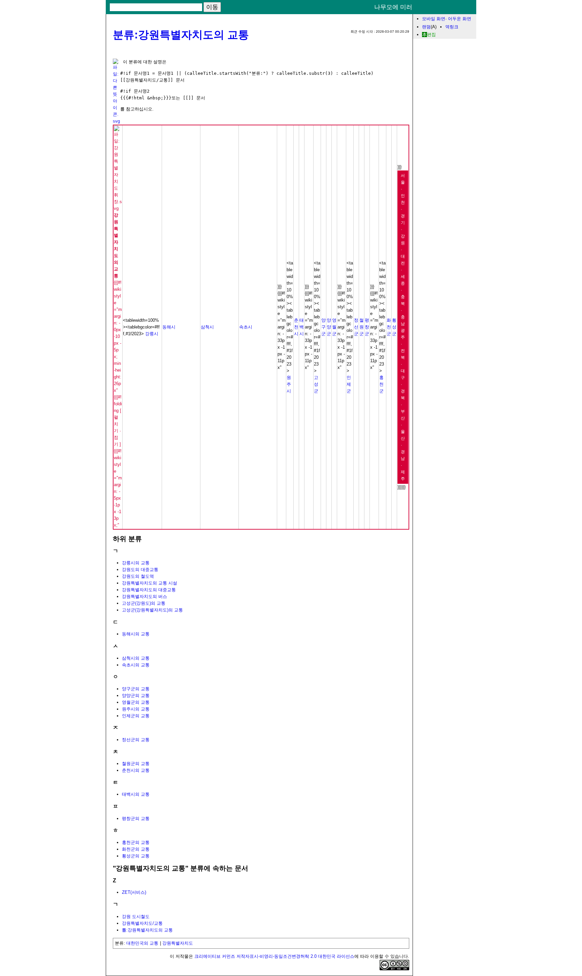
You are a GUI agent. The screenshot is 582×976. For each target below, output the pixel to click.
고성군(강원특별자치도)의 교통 (152, 609)
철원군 (361, 327)
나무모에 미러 (393, 7)
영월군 (334, 327)
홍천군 (381, 384)
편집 (431, 34)
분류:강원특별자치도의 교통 (181, 35)
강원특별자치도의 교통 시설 (149, 583)
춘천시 (296, 327)
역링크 (451, 26)
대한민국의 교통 (142, 943)
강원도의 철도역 (138, 576)
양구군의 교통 (136, 688)
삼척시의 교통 (136, 658)
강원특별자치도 (177, 943)
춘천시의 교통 (136, 770)
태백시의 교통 (136, 794)
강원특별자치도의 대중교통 (149, 589)
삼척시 (207, 326)
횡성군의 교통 (136, 855)
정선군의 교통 (136, 739)
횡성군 (394, 327)
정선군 (356, 327)
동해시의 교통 (136, 633)
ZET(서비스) (134, 892)
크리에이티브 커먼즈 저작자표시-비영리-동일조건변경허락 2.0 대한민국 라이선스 (274, 956)
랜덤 (426, 26)
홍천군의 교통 (136, 842)
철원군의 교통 (136, 763)
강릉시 (151, 333)
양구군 (323, 327)
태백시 (301, 327)
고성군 (316, 384)
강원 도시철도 (136, 916)
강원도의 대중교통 (140, 569)
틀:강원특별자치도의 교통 (147, 930)
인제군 (349, 384)
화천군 (389, 327)
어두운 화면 (459, 18)
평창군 (367, 327)
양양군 (329, 327)
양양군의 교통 (136, 695)
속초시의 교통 (136, 664)
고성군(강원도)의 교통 (143, 603)
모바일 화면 (433, 18)
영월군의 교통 (136, 702)
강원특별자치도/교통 (142, 923)
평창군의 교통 (136, 818)
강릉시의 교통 (136, 562)
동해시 (168, 326)
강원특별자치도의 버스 (144, 596)
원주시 (289, 384)
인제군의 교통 (136, 715)
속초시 (245, 326)
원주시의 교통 (136, 709)
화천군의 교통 (136, 849)
